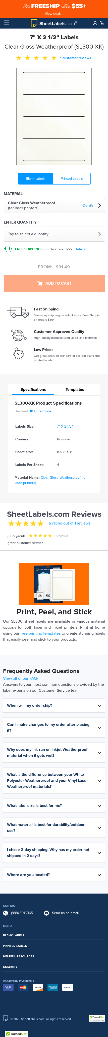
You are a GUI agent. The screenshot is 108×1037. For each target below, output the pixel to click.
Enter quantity (20, 222)
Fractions (43, 411)
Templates (75, 389)
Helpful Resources (18, 956)
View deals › (54, 14)
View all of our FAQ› (20, 678)
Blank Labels (35, 179)
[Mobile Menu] (6, 23)
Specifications (33, 389)
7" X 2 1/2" (65, 426)
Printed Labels (72, 179)
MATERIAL (13, 193)
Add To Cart (56, 283)
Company (10, 967)
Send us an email (65, 913)
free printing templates (41, 633)
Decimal (21, 411)
